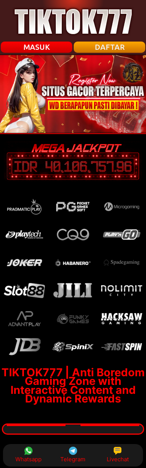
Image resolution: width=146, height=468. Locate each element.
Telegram (72, 459)
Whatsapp (28, 459)
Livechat (118, 459)
